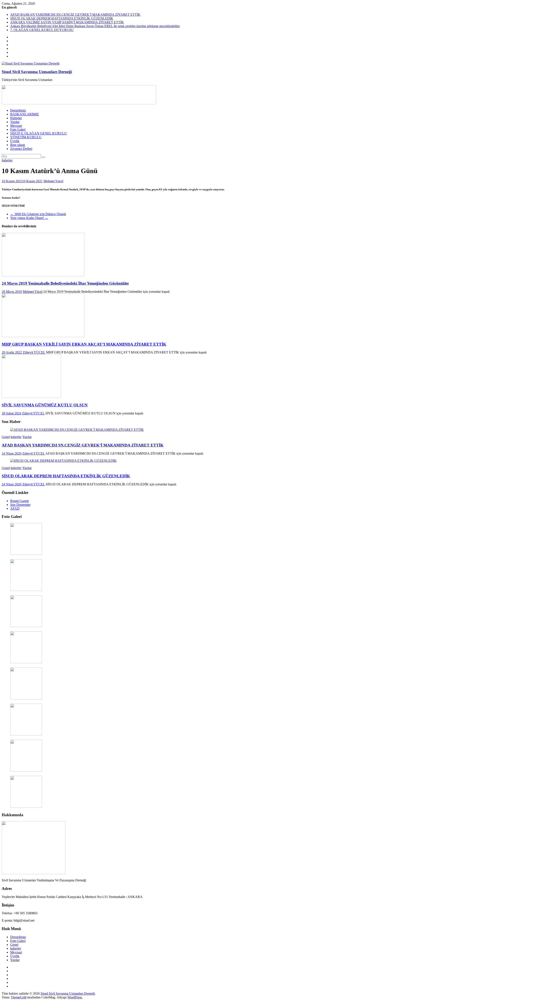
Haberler (16, 118)
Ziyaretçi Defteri (21, 148)
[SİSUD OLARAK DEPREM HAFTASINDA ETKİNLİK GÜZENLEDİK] (63, 460)
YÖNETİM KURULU (26, 137)
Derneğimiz (18, 110)
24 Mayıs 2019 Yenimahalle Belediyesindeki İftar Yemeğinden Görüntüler (65, 283)
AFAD (15, 508)
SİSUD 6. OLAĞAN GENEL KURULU (38, 133)
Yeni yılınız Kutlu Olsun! (29, 218)
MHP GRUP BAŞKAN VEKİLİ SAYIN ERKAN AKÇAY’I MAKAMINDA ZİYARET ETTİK (84, 344)
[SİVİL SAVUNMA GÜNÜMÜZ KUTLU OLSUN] (31, 397)
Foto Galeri (17, 129)
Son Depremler (20, 504)
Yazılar (15, 122)
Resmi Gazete (19, 501)
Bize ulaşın (17, 145)
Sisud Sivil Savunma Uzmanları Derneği (37, 71)
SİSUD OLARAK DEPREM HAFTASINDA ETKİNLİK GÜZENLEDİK (61, 18)
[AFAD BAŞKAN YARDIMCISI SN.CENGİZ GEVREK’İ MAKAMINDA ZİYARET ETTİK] (77, 429)
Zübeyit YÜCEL (34, 352)
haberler (7, 160)
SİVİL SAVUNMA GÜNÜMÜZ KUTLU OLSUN (45, 405)
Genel (6, 437)
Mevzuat (16, 125)
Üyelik (14, 141)
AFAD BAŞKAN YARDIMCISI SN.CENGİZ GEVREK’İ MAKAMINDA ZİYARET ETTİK (75, 14)
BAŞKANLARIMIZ (24, 114)
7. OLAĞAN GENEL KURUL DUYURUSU (42, 30)
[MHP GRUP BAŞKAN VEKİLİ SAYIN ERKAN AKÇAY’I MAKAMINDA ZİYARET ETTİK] (43, 336)
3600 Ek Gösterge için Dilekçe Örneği (38, 214)
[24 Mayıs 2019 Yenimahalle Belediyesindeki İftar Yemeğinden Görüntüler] (43, 275)
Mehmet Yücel (53, 181)
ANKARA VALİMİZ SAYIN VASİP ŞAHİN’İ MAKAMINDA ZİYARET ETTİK (67, 22)
